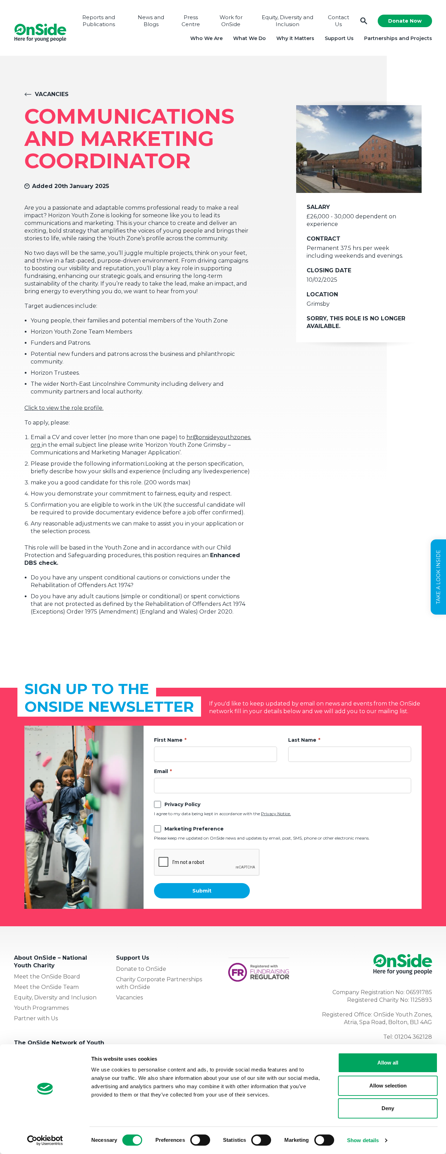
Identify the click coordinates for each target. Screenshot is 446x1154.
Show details (363, 1140)
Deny (388, 1108)
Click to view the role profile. (63, 408)
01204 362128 (413, 1037)
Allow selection (388, 1086)
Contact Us (338, 21)
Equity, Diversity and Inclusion (287, 21)
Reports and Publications (98, 21)
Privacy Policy (182, 804)
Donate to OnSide (141, 969)
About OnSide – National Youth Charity (50, 961)
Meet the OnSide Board (47, 976)
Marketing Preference (194, 829)
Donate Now (405, 21)
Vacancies (52, 94)
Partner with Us (36, 1018)
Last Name (302, 740)
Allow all (387, 1063)
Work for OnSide (231, 21)
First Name (168, 740)
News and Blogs (151, 21)
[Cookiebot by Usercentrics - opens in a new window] (45, 1140)
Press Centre (191, 21)
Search (363, 21)
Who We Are (206, 38)
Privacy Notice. (276, 813)
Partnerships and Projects (398, 38)
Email (161, 771)
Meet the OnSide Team (46, 987)
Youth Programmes (41, 1008)
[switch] (200, 1140)
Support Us (339, 38)
